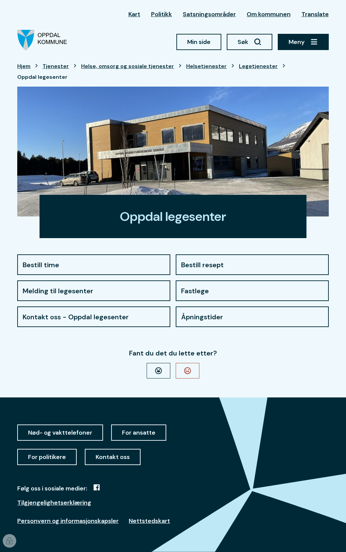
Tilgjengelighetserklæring (54, 503)
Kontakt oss (113, 457)
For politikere (47, 457)
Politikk (161, 14)
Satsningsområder (209, 14)
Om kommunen (269, 14)
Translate (315, 14)
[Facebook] (97, 487)
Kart (134, 14)
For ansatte (138, 433)
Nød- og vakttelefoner (60, 433)
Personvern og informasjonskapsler (68, 521)
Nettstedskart (149, 521)
